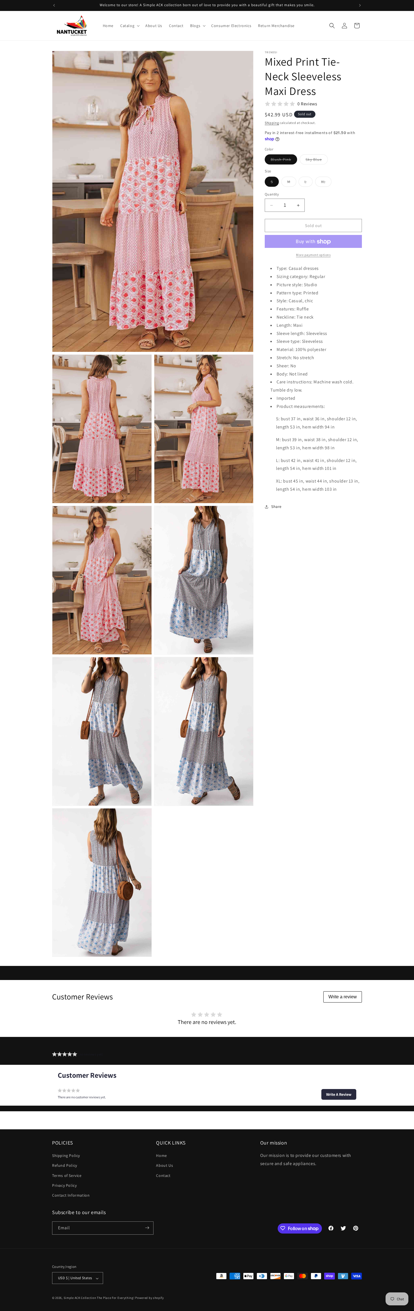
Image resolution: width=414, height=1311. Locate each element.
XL (326, 183)
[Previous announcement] (54, 5)
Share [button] (276, 506)
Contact (163, 1175)
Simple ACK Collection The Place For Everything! (99, 1298)
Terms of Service (67, 1175)
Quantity (272, 194)
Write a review (342, 996)
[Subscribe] (147, 1227)
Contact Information (71, 1195)
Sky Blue (317, 161)
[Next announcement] (360, 5)
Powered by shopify (149, 1298)
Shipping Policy (66, 1155)
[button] (129, 26)
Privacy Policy (64, 1185)
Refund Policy (64, 1165)
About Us (164, 1165)
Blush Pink (284, 161)
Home (161, 1155)
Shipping (272, 123)
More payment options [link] (313, 255)
